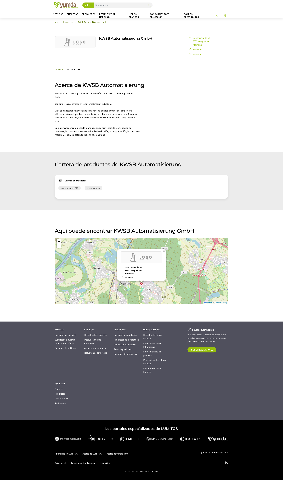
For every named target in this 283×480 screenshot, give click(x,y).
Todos (87, 5)
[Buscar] (149, 5)
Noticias (59, 389)
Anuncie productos (123, 349)
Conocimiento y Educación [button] (159, 15)
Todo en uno (61, 403)
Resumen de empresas (95, 352)
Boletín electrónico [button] (191, 15)
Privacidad (105, 462)
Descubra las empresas (95, 334)
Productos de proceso (125, 344)
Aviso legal (60, 462)
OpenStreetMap (221, 302)
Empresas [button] (72, 14)
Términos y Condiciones (83, 462)
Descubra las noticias (65, 334)
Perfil (59, 69)
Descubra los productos (125, 334)
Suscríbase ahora (202, 349)
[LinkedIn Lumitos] (226, 462)
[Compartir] (217, 16)
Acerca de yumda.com (117, 453)
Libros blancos (62, 398)
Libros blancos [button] (134, 15)
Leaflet (209, 302)
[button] (141, 283)
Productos (73, 69)
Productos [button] (89, 14)
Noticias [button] (58, 14)
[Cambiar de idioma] (225, 16)
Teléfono (197, 49)
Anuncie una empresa (95, 348)
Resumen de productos (125, 353)
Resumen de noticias (65, 348)
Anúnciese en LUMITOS (66, 453)
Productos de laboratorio (126, 339)
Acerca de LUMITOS (92, 453)
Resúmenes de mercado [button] (107, 15)
